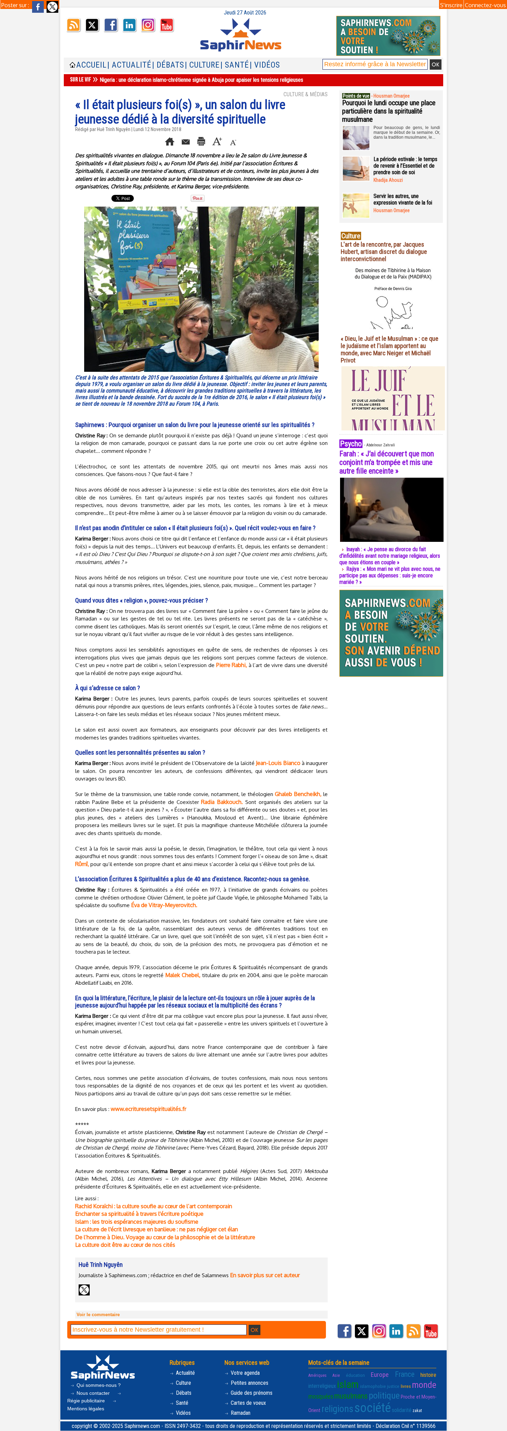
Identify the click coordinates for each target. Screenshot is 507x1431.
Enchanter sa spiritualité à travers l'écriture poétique (139, 1213)
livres (406, 1386)
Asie (336, 1375)
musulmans (351, 1396)
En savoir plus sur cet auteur (265, 1275)
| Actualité (129, 65)
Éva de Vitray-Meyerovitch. (164, 905)
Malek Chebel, (183, 975)
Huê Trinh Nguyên (113, 129)
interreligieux (322, 1386)
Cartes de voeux (247, 1403)
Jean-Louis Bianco (278, 762)
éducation (355, 1375)
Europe (380, 1375)
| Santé (234, 65)
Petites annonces (248, 1383)
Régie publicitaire (86, 1400)
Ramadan (239, 1413)
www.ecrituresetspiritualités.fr (148, 1108)
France (405, 1374)
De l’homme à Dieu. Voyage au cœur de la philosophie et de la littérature (165, 1237)
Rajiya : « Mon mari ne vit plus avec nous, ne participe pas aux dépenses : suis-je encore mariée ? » (389, 575)
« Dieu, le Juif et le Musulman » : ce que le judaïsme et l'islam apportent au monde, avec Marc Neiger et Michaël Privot (389, 349)
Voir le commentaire (98, 1314)
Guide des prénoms (250, 1393)
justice (393, 1386)
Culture (183, 1383)
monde (424, 1385)
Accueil (91, 65)
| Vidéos (265, 65)
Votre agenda (244, 1373)
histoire (428, 1375)
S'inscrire (451, 5)
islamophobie (373, 1386)
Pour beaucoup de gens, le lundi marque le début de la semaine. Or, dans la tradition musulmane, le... (407, 132)
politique (384, 1395)
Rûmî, (82, 864)
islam (348, 1384)
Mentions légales (85, 1408)
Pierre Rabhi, (232, 665)
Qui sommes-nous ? (98, 1385)
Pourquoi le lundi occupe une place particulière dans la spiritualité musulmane (389, 111)
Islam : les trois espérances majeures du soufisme (136, 1221)
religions (337, 1408)
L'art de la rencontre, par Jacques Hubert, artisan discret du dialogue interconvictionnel (384, 251)
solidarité (401, 1410)
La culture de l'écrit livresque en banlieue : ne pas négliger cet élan (156, 1229)
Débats (183, 1393)
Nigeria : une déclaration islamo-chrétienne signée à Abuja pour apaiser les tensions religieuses (201, 80)
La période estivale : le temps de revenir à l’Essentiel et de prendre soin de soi (405, 166)
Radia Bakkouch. (222, 801)
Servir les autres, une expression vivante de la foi (403, 199)
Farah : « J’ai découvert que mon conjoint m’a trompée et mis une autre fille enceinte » (386, 462)
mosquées (320, 1396)
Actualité (185, 1373)
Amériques (317, 1375)
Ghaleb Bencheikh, (298, 794)
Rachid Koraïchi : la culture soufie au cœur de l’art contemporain (153, 1206)
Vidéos (183, 1413)
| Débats (168, 65)
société (372, 1408)
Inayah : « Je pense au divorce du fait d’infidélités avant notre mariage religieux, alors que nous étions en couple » (389, 556)
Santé (181, 1403)
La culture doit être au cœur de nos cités (125, 1244)
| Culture (202, 65)
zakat (417, 1410)
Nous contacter (93, 1393)
